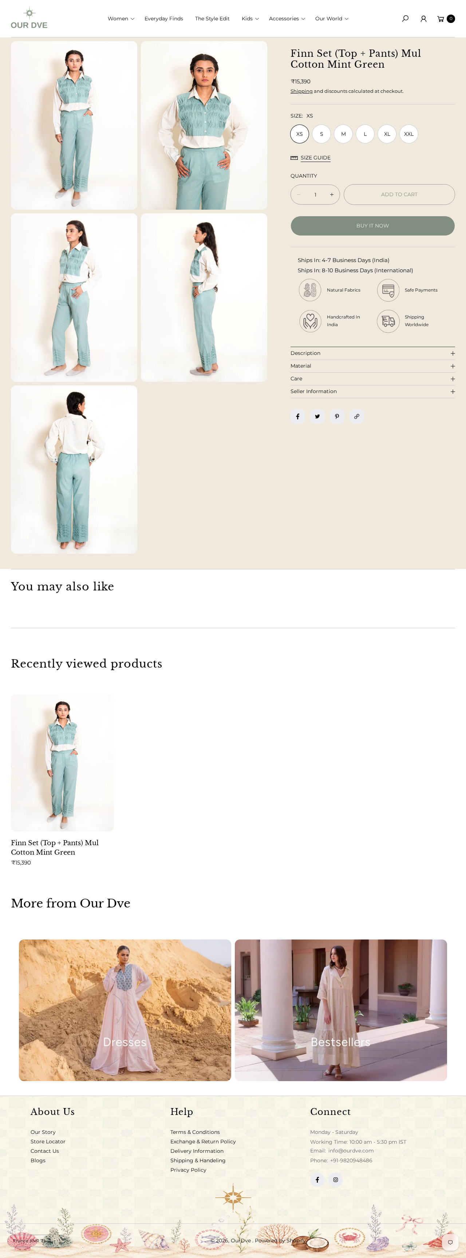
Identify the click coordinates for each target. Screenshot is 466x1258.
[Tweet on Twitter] (317, 416)
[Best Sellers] (341, 1010)
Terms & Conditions (195, 1132)
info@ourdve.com (350, 1150)
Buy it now (372, 225)
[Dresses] (125, 1010)
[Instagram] (335, 1179)
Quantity (304, 176)
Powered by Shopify (280, 1240)
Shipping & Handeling (198, 1160)
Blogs (38, 1160)
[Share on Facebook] (298, 416)
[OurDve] (29, 17)
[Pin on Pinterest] (337, 416)
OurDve (241, 1240)
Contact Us (45, 1151)
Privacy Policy (188, 1170)
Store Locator (48, 1141)
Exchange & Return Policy (203, 1141)
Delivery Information (197, 1151)
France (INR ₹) (29, 1240)
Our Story (43, 1132)
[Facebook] (317, 1179)
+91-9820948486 (351, 1160)
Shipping (302, 91)
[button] (123, 18)
